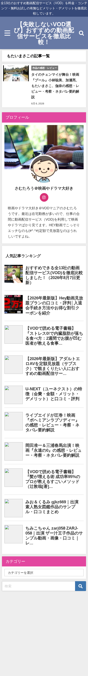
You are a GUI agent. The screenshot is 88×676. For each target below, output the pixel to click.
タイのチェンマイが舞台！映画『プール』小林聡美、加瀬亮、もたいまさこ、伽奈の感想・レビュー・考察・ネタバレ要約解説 (55, 86)
